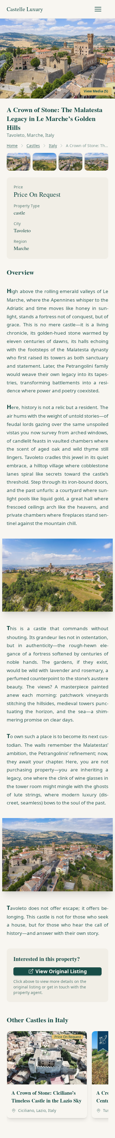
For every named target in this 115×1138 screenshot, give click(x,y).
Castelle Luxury (25, 9)
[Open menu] (98, 9)
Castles (33, 145)
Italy (53, 145)
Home (12, 145)
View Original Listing (61, 971)
